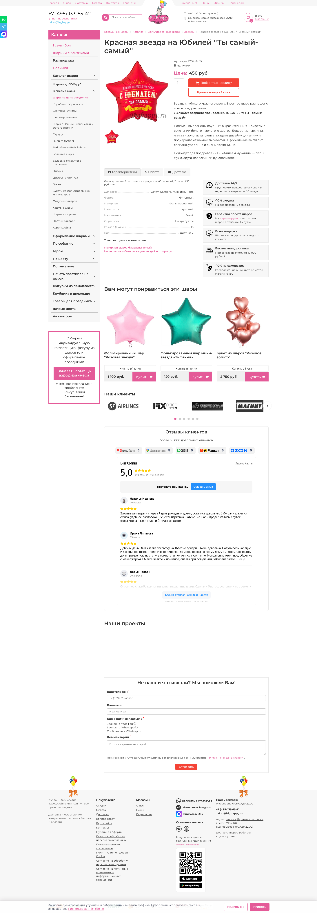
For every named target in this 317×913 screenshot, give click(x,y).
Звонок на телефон (120, 723)
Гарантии (129, 3)
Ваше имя (115, 705)
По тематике (63, 266)
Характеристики (124, 172)
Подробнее (235, 906)
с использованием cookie (86, 908)
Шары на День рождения (70, 97)
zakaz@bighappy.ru (60, 22)
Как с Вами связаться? (125, 719)
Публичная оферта (109, 832)
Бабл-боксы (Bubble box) (69, 147)
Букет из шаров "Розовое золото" (239, 355)
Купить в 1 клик (130, 368)
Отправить (186, 766)
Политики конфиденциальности (225, 757)
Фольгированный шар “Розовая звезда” (124, 355)
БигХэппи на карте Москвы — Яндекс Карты (186, 601)
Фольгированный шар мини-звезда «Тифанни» (186, 355)
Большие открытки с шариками (67, 162)
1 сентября (62, 45)
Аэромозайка (62, 227)
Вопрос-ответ (105, 818)
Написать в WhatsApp (197, 800)
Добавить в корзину (216, 82)
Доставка (81, 3)
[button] (175, 419)
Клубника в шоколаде (71, 293)
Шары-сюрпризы (64, 214)
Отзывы (219, 3)
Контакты (112, 3)
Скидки (101, 805)
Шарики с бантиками (71, 53)
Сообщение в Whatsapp (123, 731)
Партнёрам (236, 3)
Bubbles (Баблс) (63, 141)
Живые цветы (64, 309)
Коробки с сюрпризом (68, 104)
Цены (205, 3)
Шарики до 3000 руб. (67, 84)
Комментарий (119, 737)
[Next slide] (267, 405)
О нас (67, 3)
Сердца (58, 134)
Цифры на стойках (65, 177)
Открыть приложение (187, 844)
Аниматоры (62, 316)
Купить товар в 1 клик (213, 92)
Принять (259, 906)
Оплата (97, 3)
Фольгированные (65, 117)
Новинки (60, 68)
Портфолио (144, 814)
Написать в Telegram (197, 807)
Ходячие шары (63, 207)
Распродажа (63, 60)
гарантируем (229, 218)
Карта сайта (104, 823)
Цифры (58, 171)
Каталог (59, 34)
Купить (142, 377)
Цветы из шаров (64, 221)
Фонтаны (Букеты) (65, 110)
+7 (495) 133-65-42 (69, 14)
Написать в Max (192, 814)
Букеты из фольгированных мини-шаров (71, 192)
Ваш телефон (118, 692)
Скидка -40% (189, 3)
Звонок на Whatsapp (121, 727)
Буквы (57, 184)
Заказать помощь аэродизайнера (74, 373)
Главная (53, 3)
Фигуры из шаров (65, 201)
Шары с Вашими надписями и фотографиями (73, 125)
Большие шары (63, 154)
